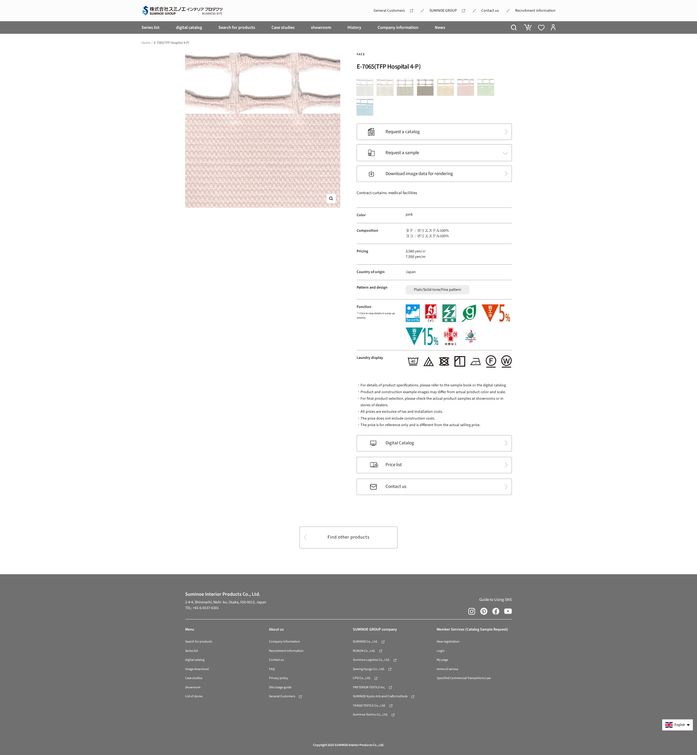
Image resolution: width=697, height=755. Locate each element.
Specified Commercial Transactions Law (464, 678)
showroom (321, 27)
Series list (151, 27)
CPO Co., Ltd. (362, 678)
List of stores (194, 696)
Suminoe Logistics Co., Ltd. (371, 660)
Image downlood (197, 669)
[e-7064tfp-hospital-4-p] (446, 88)
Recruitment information (535, 10)
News (440, 27)
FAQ (272, 669)
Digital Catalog (400, 443)
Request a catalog (403, 132)
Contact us (490, 10)
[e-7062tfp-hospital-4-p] (406, 88)
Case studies (283, 27)
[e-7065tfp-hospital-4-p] (466, 88)
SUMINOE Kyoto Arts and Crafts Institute (380, 696)
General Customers (389, 10)
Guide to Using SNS (495, 600)
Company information (398, 27)
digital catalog (189, 27)
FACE (361, 54)
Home (146, 42)
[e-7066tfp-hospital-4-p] (487, 88)
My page (442, 660)
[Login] (553, 27)
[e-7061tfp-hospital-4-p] (386, 88)
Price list (394, 464)
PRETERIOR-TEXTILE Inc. (369, 687)
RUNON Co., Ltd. (364, 651)
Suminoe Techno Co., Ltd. (370, 714)
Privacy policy (278, 678)
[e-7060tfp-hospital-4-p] (366, 88)
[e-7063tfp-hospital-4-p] (426, 88)
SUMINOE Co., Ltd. (365, 641)
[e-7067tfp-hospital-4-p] (366, 108)
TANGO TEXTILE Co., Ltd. (369, 705)
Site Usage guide (280, 687)
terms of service (447, 669)
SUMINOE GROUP (443, 10)
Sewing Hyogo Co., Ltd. (369, 669)
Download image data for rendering (419, 173)
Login (441, 651)
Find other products (348, 537)
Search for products (236, 27)
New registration (448, 641)
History (354, 27)
